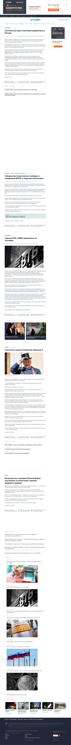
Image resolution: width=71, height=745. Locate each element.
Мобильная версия (4, 16)
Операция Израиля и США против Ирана (22, 711)
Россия (6, 77)
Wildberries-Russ (19, 309)
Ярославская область (16, 132)
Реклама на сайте (32, 719)
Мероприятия (40, 719)
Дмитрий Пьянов (26, 309)
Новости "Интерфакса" (28, 734)
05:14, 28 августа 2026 (29, 173)
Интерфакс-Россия (24, 16)
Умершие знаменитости (47, 710)
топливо (21, 220)
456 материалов (45, 712)
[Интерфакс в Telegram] (27, 740)
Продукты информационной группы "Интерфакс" (21, 731)
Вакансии (26, 719)
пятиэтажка (17, 220)
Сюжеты (48, 23)
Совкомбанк (36, 52)
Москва (35, 23)
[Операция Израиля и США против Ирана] (23, 709)
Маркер (6, 737)
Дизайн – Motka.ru (56, 740)
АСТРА (6, 738)
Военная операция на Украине (18, 103)
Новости (44, 23)
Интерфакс (35, 19)
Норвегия (12, 432)
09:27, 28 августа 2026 (14, 235)
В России (11, 23)
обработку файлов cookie (52, 726)
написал (11, 120)
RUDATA (26, 736)
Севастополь (7, 220)
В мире (16, 23)
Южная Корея (7, 505)
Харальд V (7, 432)
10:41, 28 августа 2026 (29, 103)
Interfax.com (18, 16)
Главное (6, 23)
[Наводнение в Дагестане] (60, 708)
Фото (53, 23)
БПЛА (12, 220)
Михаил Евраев (8, 132)
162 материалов (58, 713)
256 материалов (33, 713)
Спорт (26, 23)
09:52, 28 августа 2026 (12, 347)
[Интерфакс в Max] (32, 740)
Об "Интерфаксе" (12, 16)
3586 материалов (21, 713)
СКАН (26, 735)
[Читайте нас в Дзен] (25, 740)
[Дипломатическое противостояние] (35, 708)
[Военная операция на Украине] (10, 708)
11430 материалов (8, 713)
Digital (39, 23)
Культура (30, 23)
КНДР (13, 505)
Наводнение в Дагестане (58, 711)
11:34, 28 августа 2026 (12, 475)
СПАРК (6, 734)
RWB (14, 309)
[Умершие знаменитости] (47, 708)
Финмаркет (31, 16)
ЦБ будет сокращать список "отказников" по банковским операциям (31, 36)
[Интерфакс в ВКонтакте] (29, 740)
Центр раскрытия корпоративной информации (32, 737)
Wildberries (10, 309)
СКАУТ (6, 736)
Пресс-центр (20, 719)
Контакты (7, 719)
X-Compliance (7, 735)
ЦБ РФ (10, 77)
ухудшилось (25, 389)
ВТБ (21, 51)
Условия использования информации (59, 738)
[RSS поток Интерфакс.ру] (30, 740)
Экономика (21, 23)
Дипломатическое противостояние (34, 711)
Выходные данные (56, 739)
